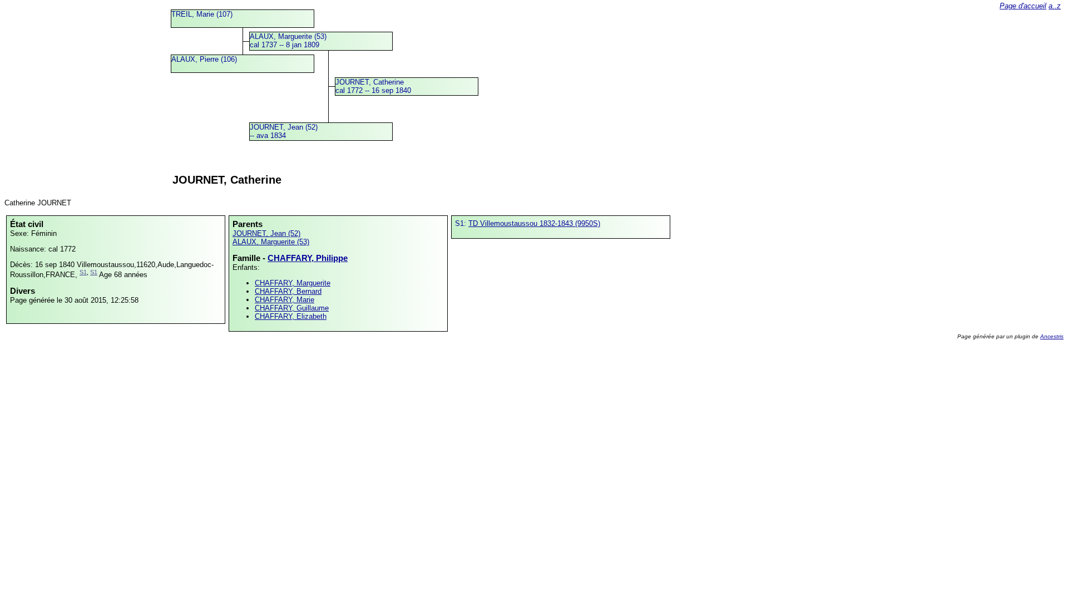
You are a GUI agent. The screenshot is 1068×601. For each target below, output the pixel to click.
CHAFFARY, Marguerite (292, 283)
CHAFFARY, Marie (284, 299)
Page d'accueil (1023, 6)
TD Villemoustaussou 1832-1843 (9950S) (534, 223)
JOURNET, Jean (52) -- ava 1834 (284, 131)
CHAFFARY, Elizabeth (291, 316)
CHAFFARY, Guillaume (292, 308)
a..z (1055, 6)
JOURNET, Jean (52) (266, 233)
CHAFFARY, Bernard (288, 291)
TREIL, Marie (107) (202, 14)
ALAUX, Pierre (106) (204, 59)
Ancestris (1052, 336)
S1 (83, 272)
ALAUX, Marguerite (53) (271, 242)
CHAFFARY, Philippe (308, 258)
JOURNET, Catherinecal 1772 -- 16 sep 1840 (373, 86)
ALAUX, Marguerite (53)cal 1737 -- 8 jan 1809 (288, 40)
